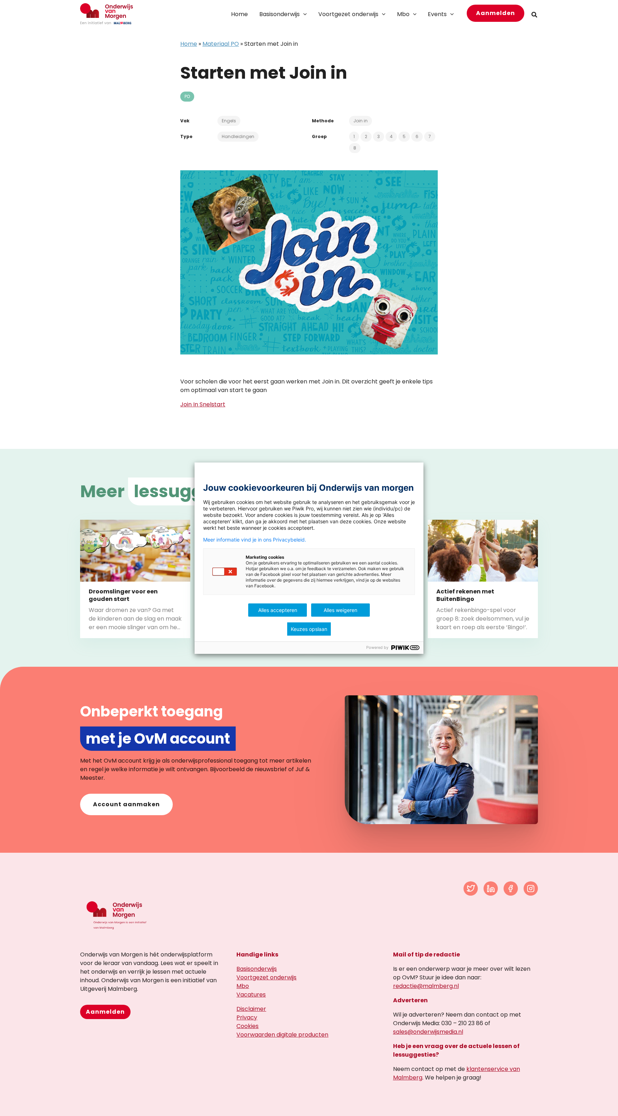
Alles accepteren (277, 610)
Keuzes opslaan (309, 629)
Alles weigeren (340, 610)
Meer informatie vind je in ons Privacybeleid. (254, 540)
